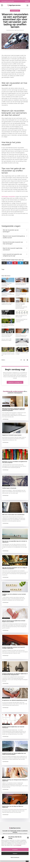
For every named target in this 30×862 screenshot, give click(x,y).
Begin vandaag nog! (15, 369)
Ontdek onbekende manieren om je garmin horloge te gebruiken (13, 648)
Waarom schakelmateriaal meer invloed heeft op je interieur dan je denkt (7, 335)
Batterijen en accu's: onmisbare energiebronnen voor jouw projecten (14, 462)
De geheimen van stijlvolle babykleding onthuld (14, 700)
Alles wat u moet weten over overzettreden (13, 514)
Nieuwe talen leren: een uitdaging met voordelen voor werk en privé (8, 294)
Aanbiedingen (15, 10)
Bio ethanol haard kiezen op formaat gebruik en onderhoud (21, 320)
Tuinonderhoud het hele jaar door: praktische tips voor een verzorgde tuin (8, 325)
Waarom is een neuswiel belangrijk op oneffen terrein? (15, 236)
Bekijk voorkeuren (15, 857)
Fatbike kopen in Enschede (9, 488)
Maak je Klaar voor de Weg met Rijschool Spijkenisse (12, 807)
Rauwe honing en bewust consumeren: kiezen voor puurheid (21, 294)
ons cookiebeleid (17, 845)
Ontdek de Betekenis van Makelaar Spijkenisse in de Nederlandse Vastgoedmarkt (15, 674)
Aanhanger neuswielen (8, 196)
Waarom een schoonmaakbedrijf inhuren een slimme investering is (21, 335)
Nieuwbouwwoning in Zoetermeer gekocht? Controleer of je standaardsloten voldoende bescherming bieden (21, 306)
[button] (28, 837)
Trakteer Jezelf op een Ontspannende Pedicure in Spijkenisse (15, 780)
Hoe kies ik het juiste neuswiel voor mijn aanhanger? (15, 242)
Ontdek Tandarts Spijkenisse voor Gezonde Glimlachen (13, 727)
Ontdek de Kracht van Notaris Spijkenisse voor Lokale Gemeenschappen (14, 754)
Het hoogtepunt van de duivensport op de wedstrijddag (6, 284)
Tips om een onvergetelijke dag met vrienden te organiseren (14, 541)
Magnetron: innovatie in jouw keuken (11, 435)
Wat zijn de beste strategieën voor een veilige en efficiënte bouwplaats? (14, 568)
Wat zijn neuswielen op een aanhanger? (15, 230)
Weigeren (15, 853)
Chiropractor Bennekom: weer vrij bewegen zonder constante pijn (8, 354)
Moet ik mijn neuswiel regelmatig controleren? (15, 248)
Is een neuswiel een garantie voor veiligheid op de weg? (15, 255)
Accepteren (15, 849)
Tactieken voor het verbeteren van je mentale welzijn (14, 595)
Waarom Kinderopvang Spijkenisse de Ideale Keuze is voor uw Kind (13, 621)
